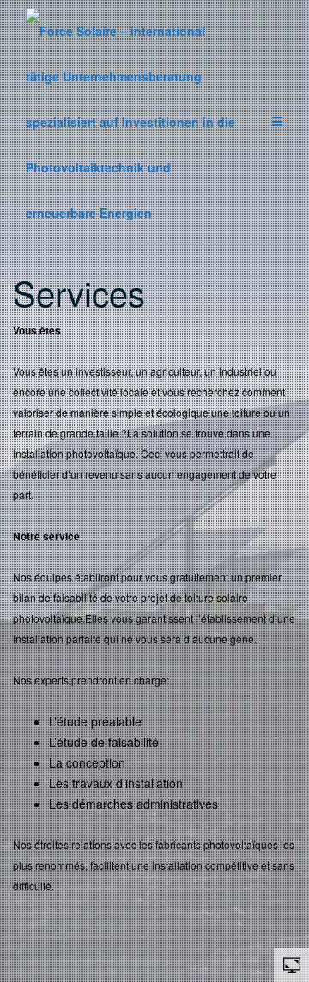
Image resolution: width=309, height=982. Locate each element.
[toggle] (291, 964)
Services (79, 292)
